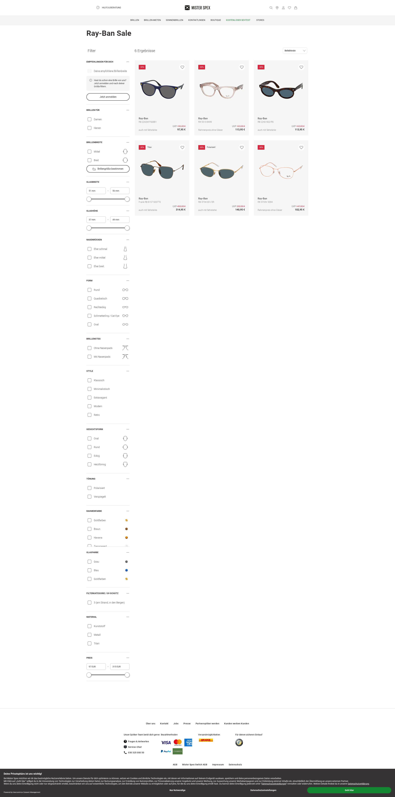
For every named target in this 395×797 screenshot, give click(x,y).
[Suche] (271, 7)
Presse (187, 723)
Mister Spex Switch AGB (194, 764)
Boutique (216, 20)
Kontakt (164, 723)
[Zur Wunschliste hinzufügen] (182, 67)
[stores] (277, 8)
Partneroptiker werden (207, 723)
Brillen (134, 20)
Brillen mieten (152, 20)
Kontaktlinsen (196, 20)
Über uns (150, 723)
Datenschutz (235, 764)
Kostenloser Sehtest (238, 20)
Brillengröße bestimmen (110, 168)
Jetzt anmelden (108, 96)
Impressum (218, 764)
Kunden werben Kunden (236, 723)
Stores (260, 20)
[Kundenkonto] (283, 8)
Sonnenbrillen (174, 20)
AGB (175, 764)
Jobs (176, 723)
